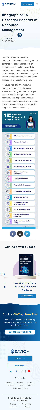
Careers (29, 385)
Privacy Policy (27, 404)
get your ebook (26, 296)
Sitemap (27, 407)
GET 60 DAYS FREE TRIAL (20, 332)
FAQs (26, 388)
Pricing (21, 385)
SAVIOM (9, 38)
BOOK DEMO (27, 4)
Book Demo (20, 365)
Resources (9, 382)
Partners (30, 382)
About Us (20, 382)
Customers (11, 385)
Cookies (13, 404)
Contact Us (17, 388)
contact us (20, 358)
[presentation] (2, 274)
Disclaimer (13, 407)
